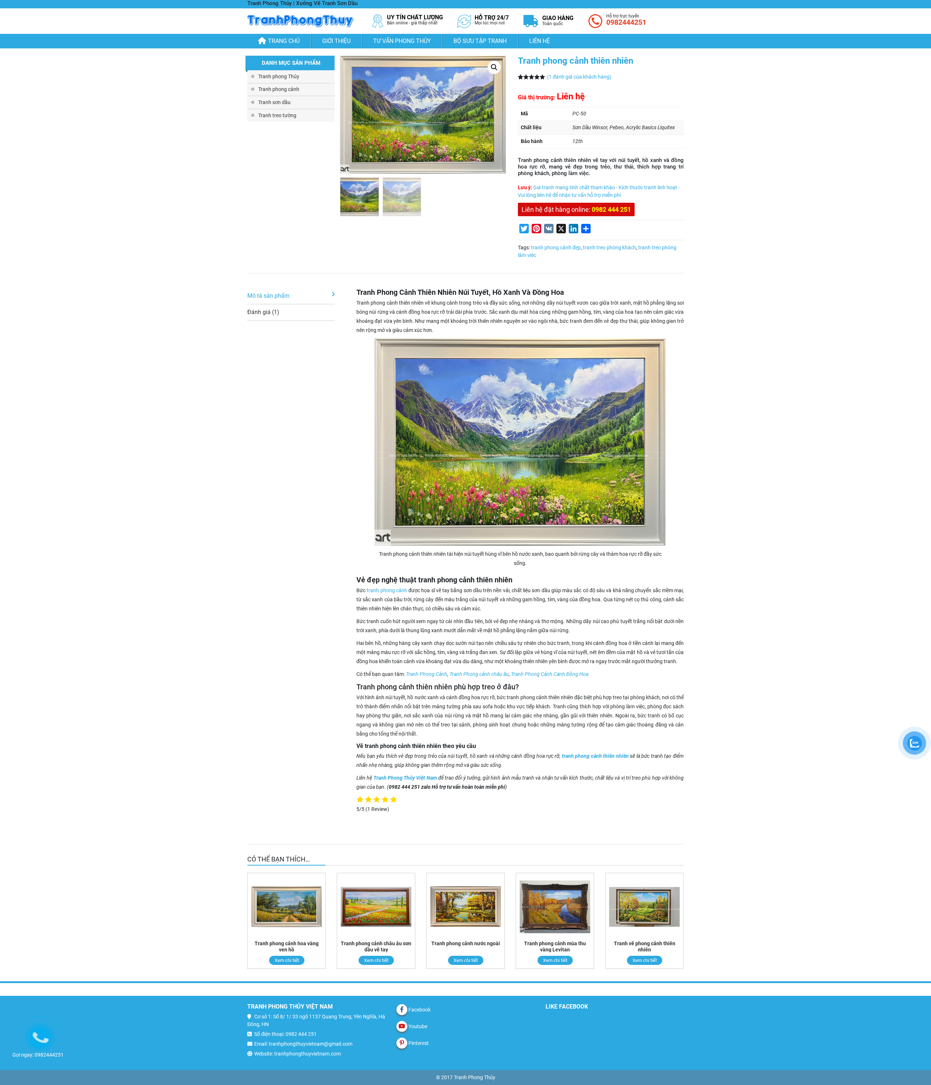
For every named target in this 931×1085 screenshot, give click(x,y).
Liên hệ (539, 40)
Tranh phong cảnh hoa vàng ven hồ (287, 947)
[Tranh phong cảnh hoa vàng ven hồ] (286, 907)
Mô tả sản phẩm (268, 295)
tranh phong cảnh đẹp (556, 247)
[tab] (291, 296)
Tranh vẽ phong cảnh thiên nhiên (644, 947)
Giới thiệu (336, 40)
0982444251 (626, 22)
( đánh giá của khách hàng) (579, 77)
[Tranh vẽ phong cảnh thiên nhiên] (644, 907)
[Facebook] (401, 1009)
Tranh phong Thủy (278, 76)
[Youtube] (401, 1026)
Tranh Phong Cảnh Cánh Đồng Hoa (549, 674)
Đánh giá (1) (263, 312)
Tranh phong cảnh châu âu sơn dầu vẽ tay (376, 947)
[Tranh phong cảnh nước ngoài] (465, 907)
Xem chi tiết (287, 960)
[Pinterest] (401, 1043)
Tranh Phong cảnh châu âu (479, 674)
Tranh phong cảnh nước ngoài (465, 943)
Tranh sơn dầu (274, 102)
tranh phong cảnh (387, 590)
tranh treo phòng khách (609, 247)
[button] (494, 67)
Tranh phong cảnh (278, 89)
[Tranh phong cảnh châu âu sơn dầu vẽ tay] (376, 907)
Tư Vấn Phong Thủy (402, 40)
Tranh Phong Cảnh (426, 674)
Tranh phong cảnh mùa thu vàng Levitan (555, 947)
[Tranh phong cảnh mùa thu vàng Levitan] (555, 907)
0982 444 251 (611, 209)
